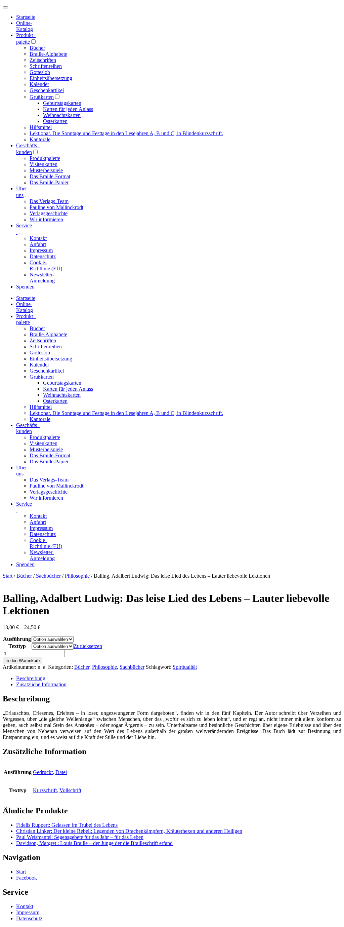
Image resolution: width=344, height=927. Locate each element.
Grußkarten (42, 97)
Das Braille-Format (50, 176)
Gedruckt (43, 772)
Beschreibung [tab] (30, 678)
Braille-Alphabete (48, 54)
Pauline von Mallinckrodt (56, 207)
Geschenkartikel (47, 90)
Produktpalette (45, 158)
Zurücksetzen (88, 646)
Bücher (37, 48)
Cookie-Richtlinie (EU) (46, 265)
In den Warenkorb (22, 660)
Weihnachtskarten (62, 115)
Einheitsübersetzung (51, 78)
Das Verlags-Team (49, 201)
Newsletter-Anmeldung (42, 277)
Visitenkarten (43, 164)
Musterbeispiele (46, 170)
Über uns (21, 470)
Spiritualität (185, 667)
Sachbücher (48, 576)
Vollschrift (70, 790)
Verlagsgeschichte (49, 213)
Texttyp (17, 646)
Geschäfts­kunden (28, 428)
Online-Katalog (24, 26)
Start (7, 576)
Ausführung (17, 639)
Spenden (25, 286)
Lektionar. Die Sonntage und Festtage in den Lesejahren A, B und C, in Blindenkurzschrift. (126, 133)
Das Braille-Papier (49, 182)
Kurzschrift (45, 790)
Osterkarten (55, 121)
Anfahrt (38, 244)
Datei (61, 772)
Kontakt (38, 238)
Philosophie (77, 576)
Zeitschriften (43, 60)
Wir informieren (46, 219)
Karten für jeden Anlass (68, 109)
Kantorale (40, 139)
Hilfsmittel (41, 127)
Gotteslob (40, 72)
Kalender (39, 84)
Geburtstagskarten (62, 103)
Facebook (26, 878)
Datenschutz (43, 256)
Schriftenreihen (46, 66)
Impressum (41, 250)
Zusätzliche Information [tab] (41, 684)
